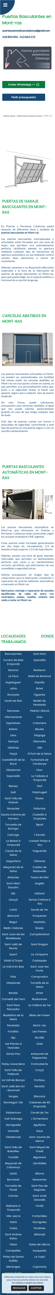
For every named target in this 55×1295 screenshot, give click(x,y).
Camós (13, 1196)
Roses (40, 798)
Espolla (39, 682)
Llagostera (13, 861)
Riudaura (40, 670)
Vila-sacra (13, 1216)
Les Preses (39, 1031)
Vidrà (13, 1222)
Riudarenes (39, 999)
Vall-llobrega (13, 1119)
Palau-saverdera (13, 1064)
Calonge (13, 835)
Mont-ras (39, 1025)
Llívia (39, 1044)
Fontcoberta (39, 1064)
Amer (39, 993)
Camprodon (39, 977)
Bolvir (39, 688)
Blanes (13, 786)
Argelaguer (13, 682)
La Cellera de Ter (39, 1005)
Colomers (39, 723)
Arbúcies (13, 877)
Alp (13, 1037)
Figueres (39, 695)
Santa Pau (13, 1054)
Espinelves (13, 723)
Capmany (39, 1267)
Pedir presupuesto (23, 97)
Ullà (39, 747)
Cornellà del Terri (13, 999)
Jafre (13, 688)
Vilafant (39, 893)
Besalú (13, 993)
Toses (13, 1228)
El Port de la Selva (39, 754)
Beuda (39, 729)
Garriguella (13, 1125)
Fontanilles (39, 1216)
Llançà (13, 900)
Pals (13, 977)
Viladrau (13, 747)
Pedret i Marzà (39, 711)
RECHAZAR (19, 1288)
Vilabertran (13, 1112)
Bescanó (13, 916)
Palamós (40, 808)
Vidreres (39, 861)
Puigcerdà (39, 851)
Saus (39, 1131)
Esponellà (13, 776)
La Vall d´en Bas (13, 966)
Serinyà (13, 741)
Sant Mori (39, 654)
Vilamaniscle (13, 717)
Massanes (40, 1179)
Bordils (39, 1037)
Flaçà (13, 754)
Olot (39, 786)
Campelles (13, 1250)
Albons (39, 1173)
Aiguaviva (39, 1157)
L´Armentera (39, 1119)
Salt (13, 792)
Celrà (13, 910)
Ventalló (13, 1131)
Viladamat (13, 770)
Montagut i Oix (13, 1102)
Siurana (13, 670)
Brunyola (13, 695)
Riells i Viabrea (13, 928)
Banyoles (13, 808)
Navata (39, 1086)
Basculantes (13, 654)
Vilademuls (13, 1137)
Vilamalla (39, 741)
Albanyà (39, 1234)
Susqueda (39, 1250)
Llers (13, 735)
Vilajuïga (39, 735)
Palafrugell (39, 792)
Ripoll (39, 824)
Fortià (39, 1206)
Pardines (40, 1228)
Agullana (40, 1125)
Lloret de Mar (13, 701)
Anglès (39, 883)
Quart (13, 954)
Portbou (39, 1080)
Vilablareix (13, 983)
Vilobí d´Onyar (13, 960)
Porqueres (39, 916)
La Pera (13, 676)
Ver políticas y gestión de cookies (27, 1283)
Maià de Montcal (39, 676)
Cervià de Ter (40, 1112)
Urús (39, 717)
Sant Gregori (39, 944)
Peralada (13, 1025)
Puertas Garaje (9, 116)
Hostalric (40, 922)
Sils (13, 893)
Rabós (13, 729)
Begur (13, 922)
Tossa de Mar (39, 877)
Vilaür (13, 1244)
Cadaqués (39, 960)
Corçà (39, 1070)
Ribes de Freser (39, 1015)
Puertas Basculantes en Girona (29, 116)
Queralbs (39, 660)
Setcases (13, 711)
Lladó (13, 1173)
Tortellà (13, 1157)
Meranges (13, 1267)
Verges (13, 1096)
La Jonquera (39, 954)
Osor (39, 770)
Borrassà (13, 1179)
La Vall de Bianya (13, 1080)
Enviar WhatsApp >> (21, 84)
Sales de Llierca (39, 1244)
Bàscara (39, 1096)
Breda (39, 928)
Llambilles (39, 1163)
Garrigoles (39, 1222)
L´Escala (39, 835)
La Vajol (39, 1257)
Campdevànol (39, 934)
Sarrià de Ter (39, 910)
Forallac (13, 1031)
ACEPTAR (36, 1288)
